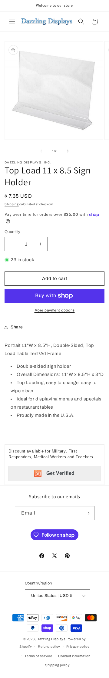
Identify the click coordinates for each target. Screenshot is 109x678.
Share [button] (17, 327)
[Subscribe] (87, 513)
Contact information (74, 656)
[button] (12, 21)
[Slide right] (67, 151)
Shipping (12, 204)
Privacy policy (78, 646)
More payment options (55, 310)
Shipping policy (57, 665)
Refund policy (49, 646)
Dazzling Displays (51, 639)
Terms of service (38, 656)
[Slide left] (41, 151)
